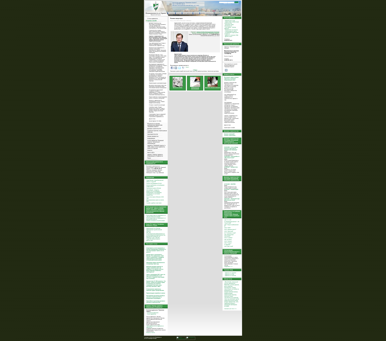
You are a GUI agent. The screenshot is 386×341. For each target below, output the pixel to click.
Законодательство (152, 134)
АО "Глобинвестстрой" (230, 233)
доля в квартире (228, 286)
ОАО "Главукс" (228, 242)
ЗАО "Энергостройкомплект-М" (231, 225)
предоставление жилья (231, 291)
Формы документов (152, 136)
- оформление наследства (231, 29)
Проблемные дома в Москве (153, 188)
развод (236, 300)
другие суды (149, 240)
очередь (233, 287)
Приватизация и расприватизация (157, 83)
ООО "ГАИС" (227, 227)
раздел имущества (229, 301)
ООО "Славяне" (228, 237)
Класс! (187, 67)
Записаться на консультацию (195, 88)
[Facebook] (172, 68)
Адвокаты (196, 13)
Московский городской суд (153, 236)
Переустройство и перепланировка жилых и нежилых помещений (158, 97)
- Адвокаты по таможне (230, 272)
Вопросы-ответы (150, 332)
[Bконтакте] (176, 68)
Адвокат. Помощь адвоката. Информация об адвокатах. (155, 155)
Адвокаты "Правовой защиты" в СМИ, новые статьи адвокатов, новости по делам (156, 147)
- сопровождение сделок (230, 31)
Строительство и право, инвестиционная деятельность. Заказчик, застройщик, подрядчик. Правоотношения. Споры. (157, 32)
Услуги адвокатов (187, 13)
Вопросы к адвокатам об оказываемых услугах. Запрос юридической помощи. (157, 101)
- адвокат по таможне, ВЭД (231, 35)
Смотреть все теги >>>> (230, 308)
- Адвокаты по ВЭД (229, 274)
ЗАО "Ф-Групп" (228, 239)
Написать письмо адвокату (212, 87)
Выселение (228, 282)
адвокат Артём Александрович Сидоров (208, 32)
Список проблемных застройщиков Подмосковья (155, 185)
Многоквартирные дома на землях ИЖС (155, 200)
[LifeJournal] (183, 68)
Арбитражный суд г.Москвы (153, 228)
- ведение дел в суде (229, 20)
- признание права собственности (229, 25)
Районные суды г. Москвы (153, 237)
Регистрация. (235, 3)
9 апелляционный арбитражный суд (155, 233)
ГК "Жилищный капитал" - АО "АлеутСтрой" (231, 222)
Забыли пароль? (227, 3)
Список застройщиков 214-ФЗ (154, 183)
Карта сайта (150, 152)
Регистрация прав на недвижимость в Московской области (156, 218)
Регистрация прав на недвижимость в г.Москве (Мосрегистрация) (156, 216)
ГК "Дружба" (227, 244)
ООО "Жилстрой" (228, 231)
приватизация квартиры (230, 294)
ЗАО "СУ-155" (227, 220)
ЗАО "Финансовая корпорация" (229, 235)
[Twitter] (179, 68)
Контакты (178, 13)
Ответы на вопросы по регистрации (155, 220)
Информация (151, 138)
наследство (227, 287)
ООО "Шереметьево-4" (230, 229)
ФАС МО (148, 232)
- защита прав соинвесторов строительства (231, 22)
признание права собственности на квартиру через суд (231, 298)
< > (195, 70)
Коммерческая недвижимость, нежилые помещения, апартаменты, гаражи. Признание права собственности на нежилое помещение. (157, 50)
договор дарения (234, 284)
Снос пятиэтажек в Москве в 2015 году (155, 197)
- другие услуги (228, 36)
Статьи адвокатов (152, 18)
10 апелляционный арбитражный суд (155, 235)
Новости (149, 150)
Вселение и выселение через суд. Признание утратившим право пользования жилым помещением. (158, 86)
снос (237, 301)
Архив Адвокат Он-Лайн (155, 121)
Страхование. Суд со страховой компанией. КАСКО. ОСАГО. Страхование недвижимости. (157, 115)
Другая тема (152, 118)
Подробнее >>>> (228, 266)
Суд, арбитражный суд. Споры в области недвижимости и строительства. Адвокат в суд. (157, 44)
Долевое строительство (207, 13)
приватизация (228, 293)
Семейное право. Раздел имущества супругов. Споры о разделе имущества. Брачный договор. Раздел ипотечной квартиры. (157, 110)
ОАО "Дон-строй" (228, 246)
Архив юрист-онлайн (229, 127)
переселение (227, 289)
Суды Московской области (153, 239)
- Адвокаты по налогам (230, 275)
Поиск (149, 158)
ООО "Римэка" (228, 241)
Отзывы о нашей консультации (157, 105)
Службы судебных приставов (153, 203)
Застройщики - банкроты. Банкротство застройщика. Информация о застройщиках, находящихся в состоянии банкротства (154, 192)
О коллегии (172, 13)
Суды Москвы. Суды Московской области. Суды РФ (154, 181)
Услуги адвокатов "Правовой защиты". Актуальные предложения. (155, 142)
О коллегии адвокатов (152, 312)
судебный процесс (229, 303)
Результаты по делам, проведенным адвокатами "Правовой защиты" (154, 125)
